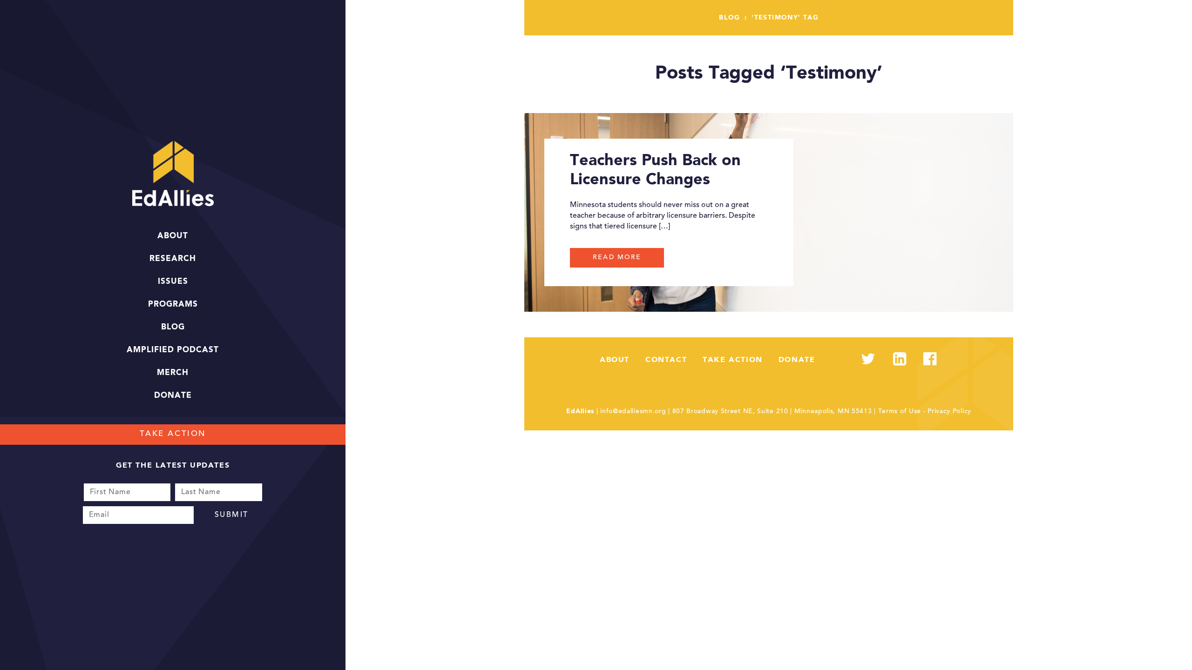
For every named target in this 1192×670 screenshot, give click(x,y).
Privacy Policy (949, 412)
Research (172, 259)
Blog (173, 327)
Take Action (173, 434)
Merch (173, 373)
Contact (666, 360)
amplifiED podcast (173, 350)
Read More (617, 258)
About (172, 236)
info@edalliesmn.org (633, 412)
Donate (173, 396)
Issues (173, 282)
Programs (173, 304)
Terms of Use (899, 412)
